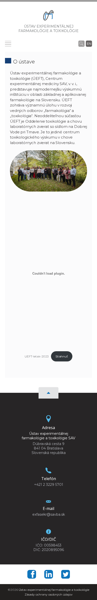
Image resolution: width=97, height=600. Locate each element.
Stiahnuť (61, 356)
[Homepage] (48, 16)
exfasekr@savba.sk (48, 514)
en (89, 44)
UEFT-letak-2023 (37, 356)
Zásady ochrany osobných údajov (49, 594)
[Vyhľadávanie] (81, 44)
